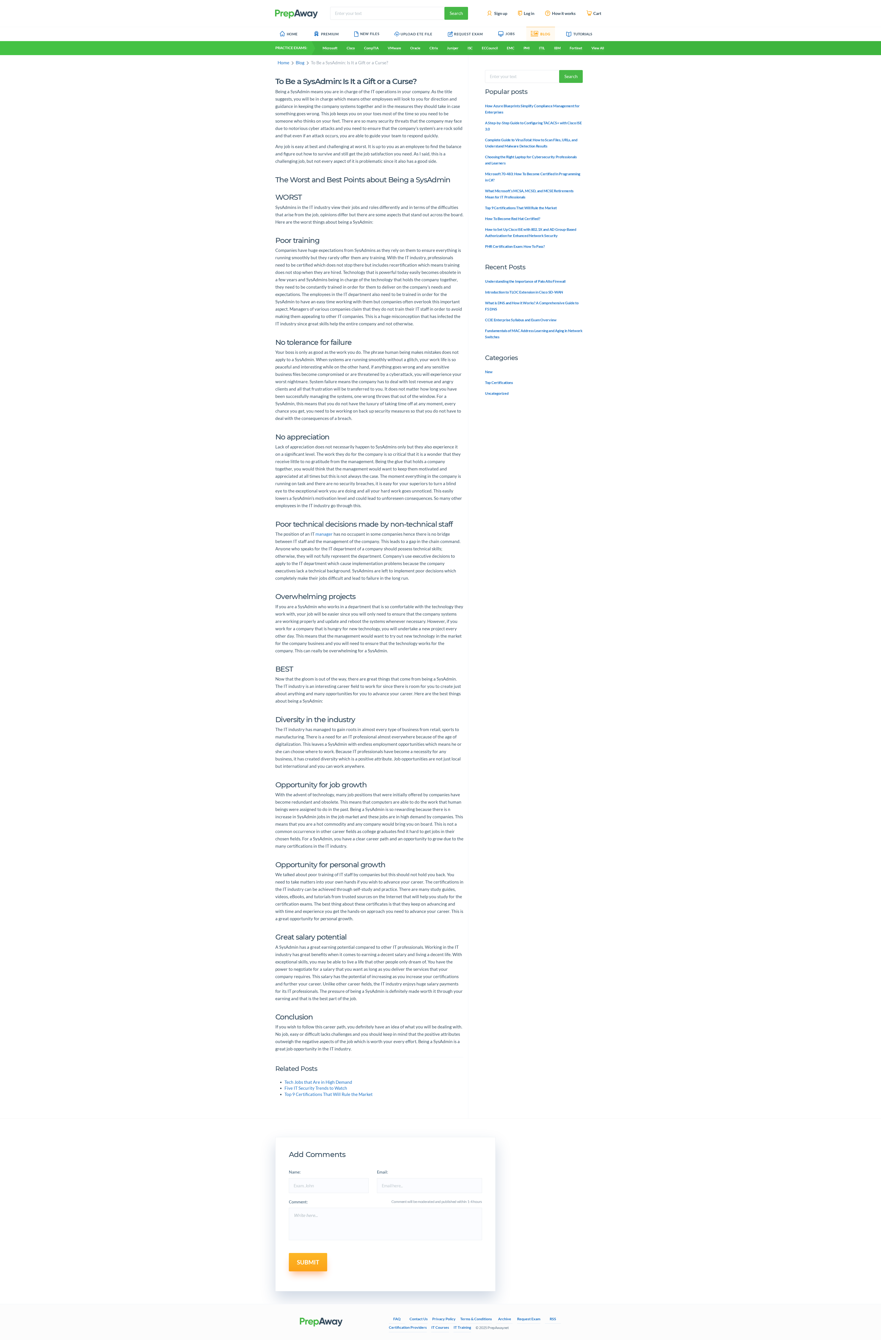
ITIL (542, 48)
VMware (394, 48)
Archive (504, 1319)
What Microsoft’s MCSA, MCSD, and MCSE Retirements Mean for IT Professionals (529, 194)
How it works (563, 13)
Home (292, 34)
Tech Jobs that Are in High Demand (318, 1082)
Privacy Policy (444, 1319)
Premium (330, 34)
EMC (510, 48)
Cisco (351, 48)
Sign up (500, 13)
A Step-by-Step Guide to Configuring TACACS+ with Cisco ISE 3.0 (533, 126)
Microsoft (330, 48)
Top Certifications (499, 382)
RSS (553, 1319)
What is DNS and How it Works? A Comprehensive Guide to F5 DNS (532, 306)
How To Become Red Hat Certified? (512, 218)
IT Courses (440, 1327)
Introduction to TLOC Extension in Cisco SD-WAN (524, 292)
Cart (597, 13)
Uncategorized (496, 393)
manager (324, 534)
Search (456, 13)
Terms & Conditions (476, 1319)
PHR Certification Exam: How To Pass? (515, 246)
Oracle (415, 48)
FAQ (397, 1319)
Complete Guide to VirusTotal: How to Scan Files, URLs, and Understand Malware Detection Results (531, 143)
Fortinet (576, 48)
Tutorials (582, 34)
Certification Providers (408, 1327)
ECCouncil (490, 48)
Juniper (452, 48)
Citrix (433, 48)
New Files (369, 34)
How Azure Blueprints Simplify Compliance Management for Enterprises (532, 109)
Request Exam (468, 34)
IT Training (462, 1327)
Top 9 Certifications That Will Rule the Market (328, 1094)
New (489, 371)
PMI (527, 48)
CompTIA (371, 48)
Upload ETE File (416, 34)
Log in (528, 13)
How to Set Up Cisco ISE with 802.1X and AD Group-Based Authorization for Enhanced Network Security (530, 232)
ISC (470, 48)
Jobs (510, 34)
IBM (557, 48)
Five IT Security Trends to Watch (315, 1088)
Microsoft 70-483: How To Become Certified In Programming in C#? (532, 177)
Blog (545, 34)
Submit (308, 1262)
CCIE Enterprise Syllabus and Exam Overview (521, 320)
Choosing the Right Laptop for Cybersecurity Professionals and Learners (531, 160)
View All (597, 48)
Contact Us (419, 1319)
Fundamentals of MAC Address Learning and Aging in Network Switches (534, 333)
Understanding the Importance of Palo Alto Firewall (525, 281)
